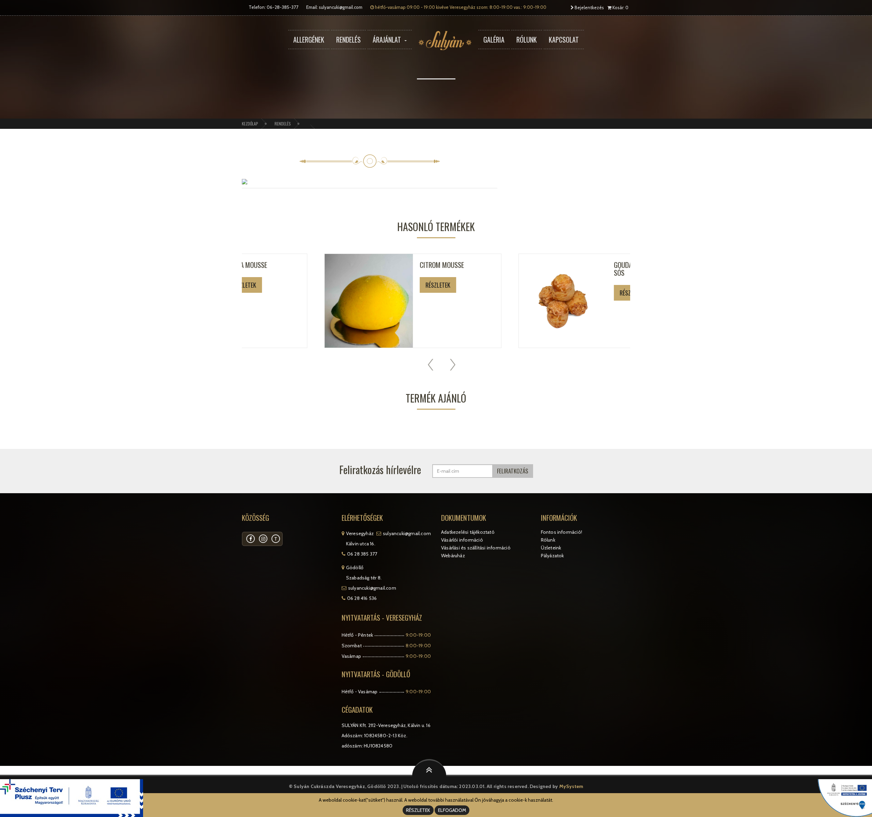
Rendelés (348, 39)
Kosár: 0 (619, 7)
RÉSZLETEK (418, 810)
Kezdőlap (250, 123)
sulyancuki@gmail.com (340, 7)
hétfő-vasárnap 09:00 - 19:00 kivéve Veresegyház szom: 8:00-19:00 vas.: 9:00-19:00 (460, 7)
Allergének (308, 39)
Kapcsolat (564, 39)
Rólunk (526, 39)
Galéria (493, 39)
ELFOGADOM (452, 810)
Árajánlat (387, 39)
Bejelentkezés (589, 7)
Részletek (369, 285)
